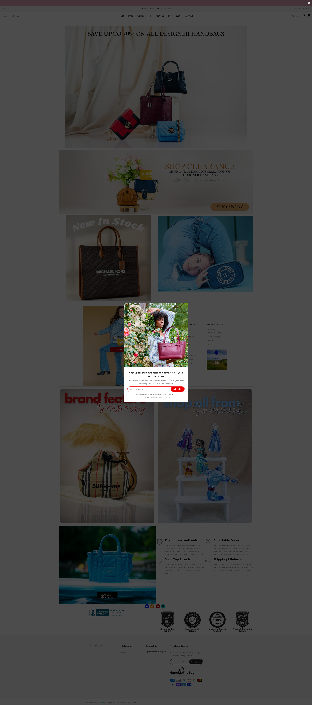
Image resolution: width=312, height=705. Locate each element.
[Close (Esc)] (309, 3)
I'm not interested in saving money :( (157, 397)
